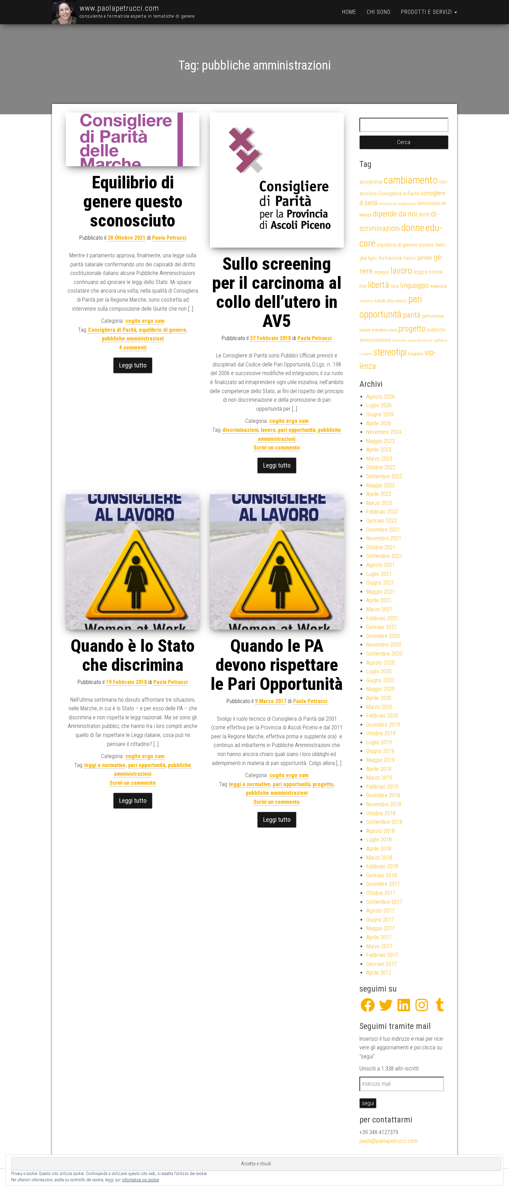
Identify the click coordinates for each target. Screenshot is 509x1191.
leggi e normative (105, 765)
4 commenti (132, 347)
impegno (381, 272)
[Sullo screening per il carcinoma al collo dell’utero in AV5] (276, 180)
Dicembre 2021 (383, 529)
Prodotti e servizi (427, 12)
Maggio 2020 (380, 689)
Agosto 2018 (380, 831)
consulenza (387, 204)
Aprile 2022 (378, 494)
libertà (378, 284)
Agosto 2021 (380, 565)
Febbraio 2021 (382, 618)
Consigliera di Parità (112, 330)
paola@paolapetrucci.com (388, 1141)
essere (426, 245)
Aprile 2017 (378, 937)
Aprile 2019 (378, 769)
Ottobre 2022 (380, 467)
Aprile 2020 (378, 698)
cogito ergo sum (144, 321)
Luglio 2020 (379, 671)
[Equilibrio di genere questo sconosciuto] (132, 140)
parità (412, 315)
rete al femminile (420, 340)
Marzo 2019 (379, 777)
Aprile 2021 (378, 600)
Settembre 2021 (384, 556)
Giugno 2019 (380, 751)
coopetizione (407, 204)
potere (364, 329)
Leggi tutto (132, 365)
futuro (410, 258)
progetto (323, 784)
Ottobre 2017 (380, 893)
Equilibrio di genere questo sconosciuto (132, 201)
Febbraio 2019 (382, 786)
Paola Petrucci (169, 237)
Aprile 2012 (378, 972)
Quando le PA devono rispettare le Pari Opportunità (277, 665)
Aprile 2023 (378, 449)
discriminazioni (240, 430)
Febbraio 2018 (382, 866)
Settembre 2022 (384, 476)
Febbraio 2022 (382, 511)
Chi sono (379, 12)
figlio (372, 258)
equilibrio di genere (162, 330)
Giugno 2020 (380, 680)
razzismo (399, 340)
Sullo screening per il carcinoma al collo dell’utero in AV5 (276, 292)
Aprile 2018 (378, 848)
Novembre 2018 (383, 804)
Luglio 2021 (379, 574)
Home (349, 12)
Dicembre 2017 (383, 884)
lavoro (268, 430)
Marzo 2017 (379, 946)
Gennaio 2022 (381, 520)
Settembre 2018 (384, 822)
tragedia (415, 353)
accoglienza (370, 182)
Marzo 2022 (379, 503)
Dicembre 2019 (383, 724)
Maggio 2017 (380, 928)
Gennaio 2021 (381, 627)
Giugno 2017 (380, 919)
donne (412, 227)
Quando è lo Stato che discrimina (133, 655)
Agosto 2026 (380, 396)
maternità (438, 286)
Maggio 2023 (380, 441)
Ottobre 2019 (380, 733)
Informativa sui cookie (140, 1179)
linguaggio (414, 285)
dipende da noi (395, 214)
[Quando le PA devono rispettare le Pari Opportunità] (276, 562)
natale (379, 300)
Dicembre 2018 (383, 795)
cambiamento (411, 180)
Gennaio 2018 (381, 875)
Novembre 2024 (383, 432)
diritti (424, 214)
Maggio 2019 (380, 760)
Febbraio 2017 (382, 955)
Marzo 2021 (379, 609)
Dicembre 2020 (383, 636)
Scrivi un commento (276, 447)
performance (433, 316)
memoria (366, 301)
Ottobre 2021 (380, 547)
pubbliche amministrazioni (133, 338)
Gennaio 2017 (381, 964)
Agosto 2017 (380, 910)
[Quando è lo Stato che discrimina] (132, 562)
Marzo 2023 (379, 458)
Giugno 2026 (380, 414)
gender (424, 258)
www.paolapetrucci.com (119, 8)
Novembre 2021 (383, 538)
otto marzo (397, 300)
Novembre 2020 (383, 644)
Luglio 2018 (379, 839)
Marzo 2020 (379, 707)
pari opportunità (296, 430)
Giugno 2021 (380, 582)
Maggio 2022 (380, 485)
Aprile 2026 (378, 423)
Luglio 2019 (379, 742)
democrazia (428, 203)
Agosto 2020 (380, 662)
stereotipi (390, 352)
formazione (390, 258)
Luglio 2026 (379, 405)
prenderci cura (384, 329)
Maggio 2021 (380, 591)
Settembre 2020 (384, 653)
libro (395, 286)
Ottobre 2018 (380, 813)
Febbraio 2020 (382, 715)
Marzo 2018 (379, 857)
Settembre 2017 (384, 902)
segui (368, 1103)
